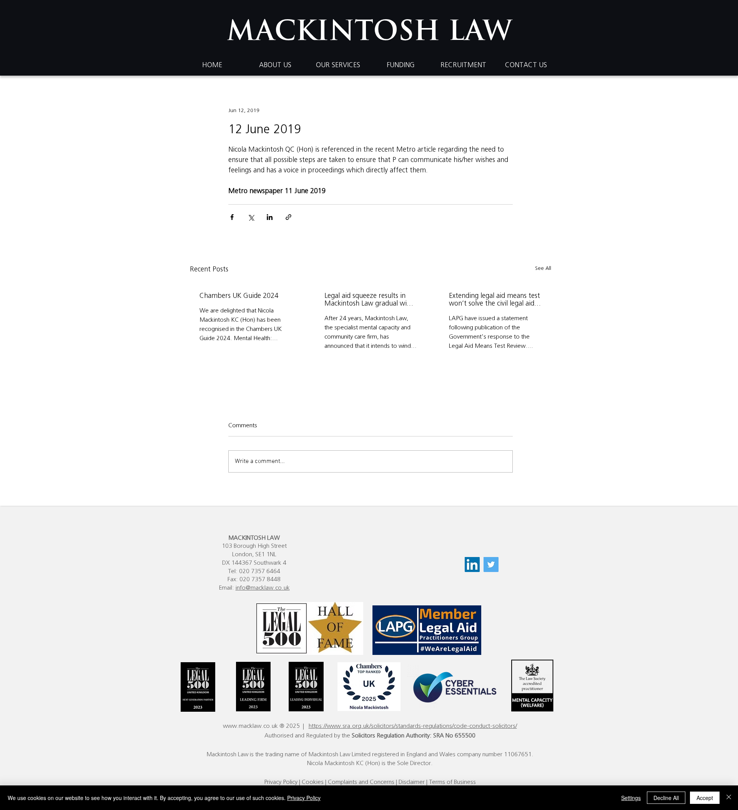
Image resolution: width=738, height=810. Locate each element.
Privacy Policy (281, 782)
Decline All (666, 798)
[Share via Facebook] (232, 217)
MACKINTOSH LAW (369, 33)
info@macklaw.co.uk (263, 588)
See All (543, 268)
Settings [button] (631, 798)
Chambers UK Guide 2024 (238, 296)
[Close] (728, 798)
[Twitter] (491, 564)
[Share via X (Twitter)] (250, 217)
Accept (704, 798)
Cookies (313, 782)
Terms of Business (452, 782)
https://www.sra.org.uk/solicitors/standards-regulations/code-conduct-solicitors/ (413, 726)
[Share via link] (288, 217)
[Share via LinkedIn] (269, 217)
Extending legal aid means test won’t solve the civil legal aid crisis (494, 300)
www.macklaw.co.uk (250, 726)
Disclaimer (412, 782)
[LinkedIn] (472, 564)
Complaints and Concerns (361, 782)
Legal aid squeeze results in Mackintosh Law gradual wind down (369, 300)
